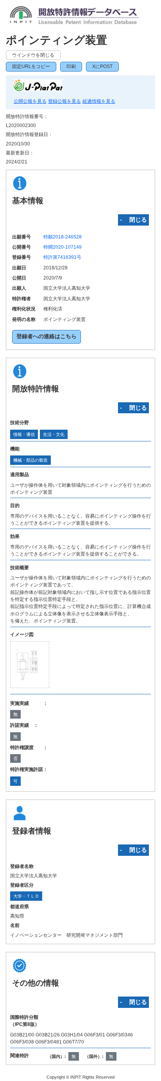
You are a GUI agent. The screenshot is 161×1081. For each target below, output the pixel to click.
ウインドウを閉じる (33, 55)
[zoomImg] (30, 664)
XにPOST (102, 66)
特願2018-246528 (62, 237)
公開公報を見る (30, 101)
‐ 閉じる (133, 219)
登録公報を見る (64, 101)
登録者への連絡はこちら (46, 336)
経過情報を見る (98, 101)
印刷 (71, 66)
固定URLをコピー (31, 66)
